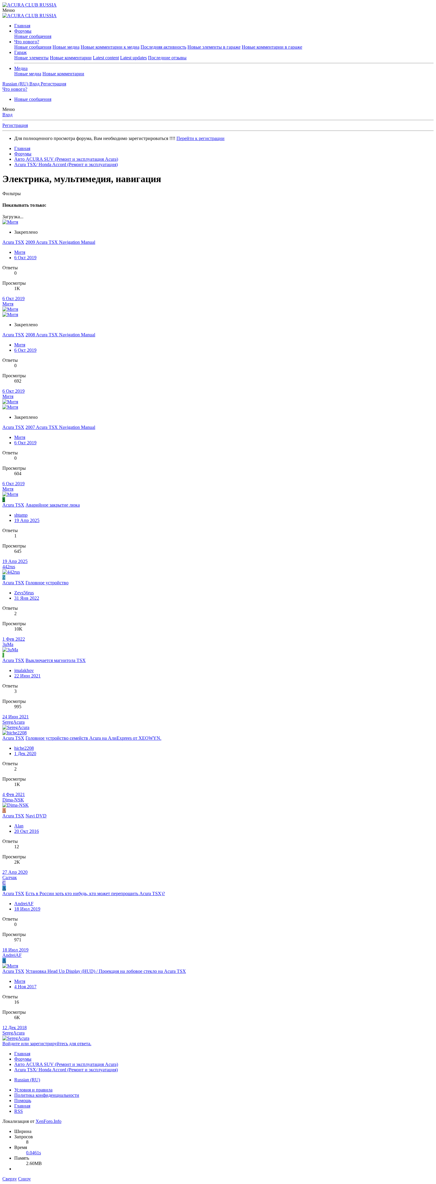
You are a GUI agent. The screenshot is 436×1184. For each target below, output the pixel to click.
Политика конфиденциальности (46, 1095)
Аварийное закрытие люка (53, 504)
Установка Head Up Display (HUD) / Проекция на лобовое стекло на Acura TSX (106, 971)
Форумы (22, 31)
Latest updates (133, 57)
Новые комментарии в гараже (272, 47)
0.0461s (33, 1152)
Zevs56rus (24, 592)
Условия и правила (33, 1089)
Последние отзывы (167, 57)
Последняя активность (163, 47)
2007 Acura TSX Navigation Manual (60, 427)
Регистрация (15, 125)
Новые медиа (65, 47)
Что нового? (26, 41)
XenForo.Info (48, 1121)
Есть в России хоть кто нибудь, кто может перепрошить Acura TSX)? (95, 893)
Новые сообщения (32, 36)
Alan (18, 825)
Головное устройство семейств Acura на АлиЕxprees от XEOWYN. (93, 738)
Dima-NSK (13, 799)
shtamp (21, 515)
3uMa (7, 644)
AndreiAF (24, 903)
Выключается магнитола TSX (56, 660)
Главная (22, 25)
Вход (7, 114)
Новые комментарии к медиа (110, 47)
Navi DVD (36, 815)
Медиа (21, 68)
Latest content (106, 57)
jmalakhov (24, 670)
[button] (8, 10)
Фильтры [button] (11, 193)
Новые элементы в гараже (214, 47)
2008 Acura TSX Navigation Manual (60, 334)
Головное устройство (47, 582)
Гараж (20, 52)
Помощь (22, 1100)
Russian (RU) (27, 1079)
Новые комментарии (71, 57)
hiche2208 (24, 748)
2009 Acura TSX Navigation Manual (60, 242)
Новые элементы (31, 57)
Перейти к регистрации (200, 138)
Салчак (9, 877)
